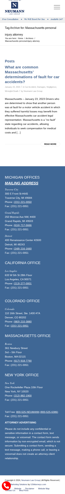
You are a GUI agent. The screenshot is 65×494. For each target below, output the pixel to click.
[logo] (27, 7)
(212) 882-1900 (23, 395)
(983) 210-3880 (23, 321)
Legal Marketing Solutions (16, 484)
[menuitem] (55, 7)
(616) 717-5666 (23, 225)
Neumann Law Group (33, 91)
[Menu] (55, 7)
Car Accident (30, 87)
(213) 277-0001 (23, 283)
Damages (41, 87)
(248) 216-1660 (23, 248)
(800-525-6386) (49, 412)
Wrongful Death (11, 91)
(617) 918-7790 (23, 360)
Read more (50, 144)
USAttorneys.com (38, 484)
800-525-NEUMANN (27, 412)
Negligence (51, 87)
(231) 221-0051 (20, 325)
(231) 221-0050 (23, 202)
